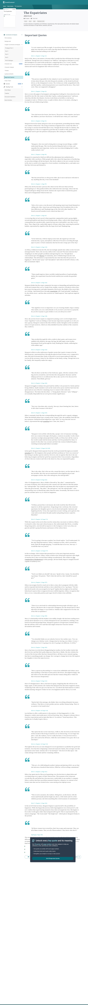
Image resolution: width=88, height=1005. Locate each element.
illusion (41, 256)
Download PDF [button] (30, 28)
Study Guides (10, 6)
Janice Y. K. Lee (28, 15)
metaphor (28, 453)
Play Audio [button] (41, 28)
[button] (47, 28)
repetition (46, 421)
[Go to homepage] (9, 2)
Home (4, 6)
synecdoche (53, 291)
